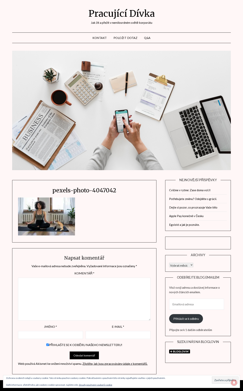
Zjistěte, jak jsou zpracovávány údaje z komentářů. (115, 363)
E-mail (118, 326)
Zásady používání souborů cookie (95, 384)
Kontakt (99, 37)
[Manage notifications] (234, 383)
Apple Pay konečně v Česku (186, 216)
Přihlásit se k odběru (186, 318)
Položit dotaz (126, 37)
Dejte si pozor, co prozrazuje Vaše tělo (193, 207)
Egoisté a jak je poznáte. (184, 224)
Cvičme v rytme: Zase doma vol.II (190, 190)
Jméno (50, 326)
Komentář (84, 273)
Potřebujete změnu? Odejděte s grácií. (193, 199)
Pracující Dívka (121, 13)
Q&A (147, 37)
